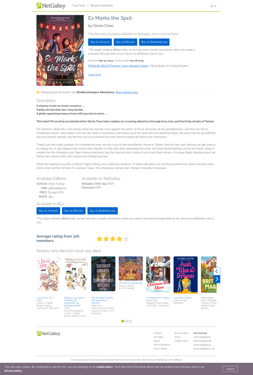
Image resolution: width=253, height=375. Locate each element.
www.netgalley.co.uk (203, 348)
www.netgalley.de (202, 341)
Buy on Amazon (100, 42)
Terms (177, 337)
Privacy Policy (181, 333)
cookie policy (104, 366)
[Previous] (216, 271)
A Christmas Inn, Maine (157, 298)
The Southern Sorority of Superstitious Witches (102, 300)
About (157, 341)
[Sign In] (213, 6)
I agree (230, 368)
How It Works (160, 348)
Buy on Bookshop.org (154, 42)
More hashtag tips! (127, 92)
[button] (48, 275)
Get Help (158, 337)
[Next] (216, 279)
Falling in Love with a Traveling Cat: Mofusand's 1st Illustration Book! (74, 302)
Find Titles (78, 5)
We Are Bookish (162, 345)
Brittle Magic (207, 298)
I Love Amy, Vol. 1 (45, 298)
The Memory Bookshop (130, 283)
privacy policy (13, 370)
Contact (158, 333)
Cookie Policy (181, 341)
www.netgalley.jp (202, 345)
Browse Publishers (102, 5)
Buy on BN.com (125, 42)
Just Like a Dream (183, 298)
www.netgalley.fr (201, 337)
